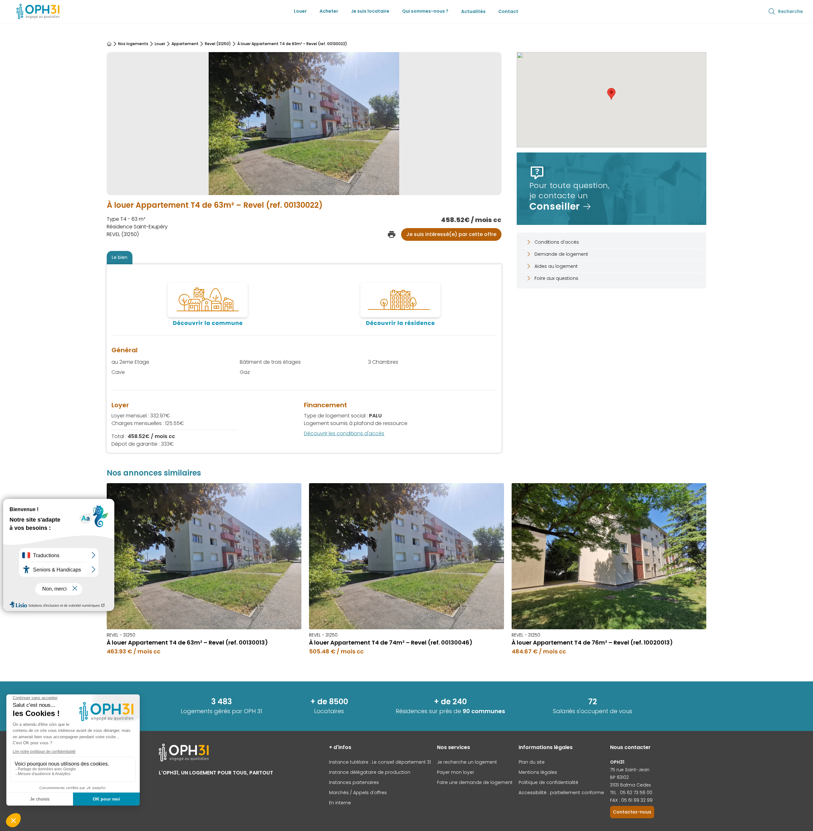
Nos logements (133, 43)
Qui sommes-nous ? (425, 11)
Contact (508, 11)
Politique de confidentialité (548, 782)
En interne (340, 803)
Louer (300, 11)
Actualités (473, 11)
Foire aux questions (556, 278)
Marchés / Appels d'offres (358, 792)
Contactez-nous (632, 812)
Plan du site (532, 762)
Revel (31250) (218, 43)
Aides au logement (556, 266)
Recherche (790, 11)
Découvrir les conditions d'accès (344, 433)
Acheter (328, 11)
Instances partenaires (354, 782)
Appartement (184, 43)
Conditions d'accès (556, 242)
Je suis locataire (370, 11)
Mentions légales (538, 772)
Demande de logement (561, 254)
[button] (611, 94)
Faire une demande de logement (475, 782)
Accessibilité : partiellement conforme (561, 792)
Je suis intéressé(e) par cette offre (451, 234)
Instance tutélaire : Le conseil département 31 (380, 762)
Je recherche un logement (467, 762)
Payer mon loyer (455, 772)
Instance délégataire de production (369, 772)
